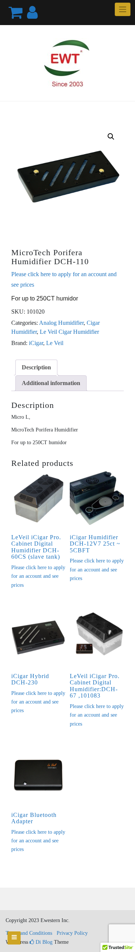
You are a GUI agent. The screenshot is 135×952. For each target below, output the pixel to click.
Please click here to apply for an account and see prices (38, 576)
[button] (111, 136)
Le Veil (54, 343)
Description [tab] (36, 367)
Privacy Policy (72, 933)
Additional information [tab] (51, 383)
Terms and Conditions (29, 933)
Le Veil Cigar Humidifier (69, 332)
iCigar (36, 343)
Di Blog (43, 942)
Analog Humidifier (61, 323)
